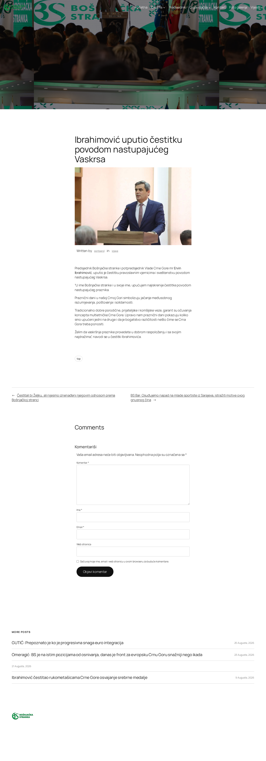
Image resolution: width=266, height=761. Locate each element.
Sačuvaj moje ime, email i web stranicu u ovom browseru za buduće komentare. (124, 561)
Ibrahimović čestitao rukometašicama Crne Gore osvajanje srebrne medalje (79, 677)
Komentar (83, 462)
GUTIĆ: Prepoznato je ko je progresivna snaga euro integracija (67, 643)
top (79, 358)
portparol (99, 251)
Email (80, 527)
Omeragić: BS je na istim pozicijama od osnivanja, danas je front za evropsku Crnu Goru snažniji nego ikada (107, 654)
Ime (79, 510)
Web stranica (84, 544)
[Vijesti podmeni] (261, 7)
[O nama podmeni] (164, 7)
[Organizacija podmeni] (210, 7)
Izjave (115, 251)
